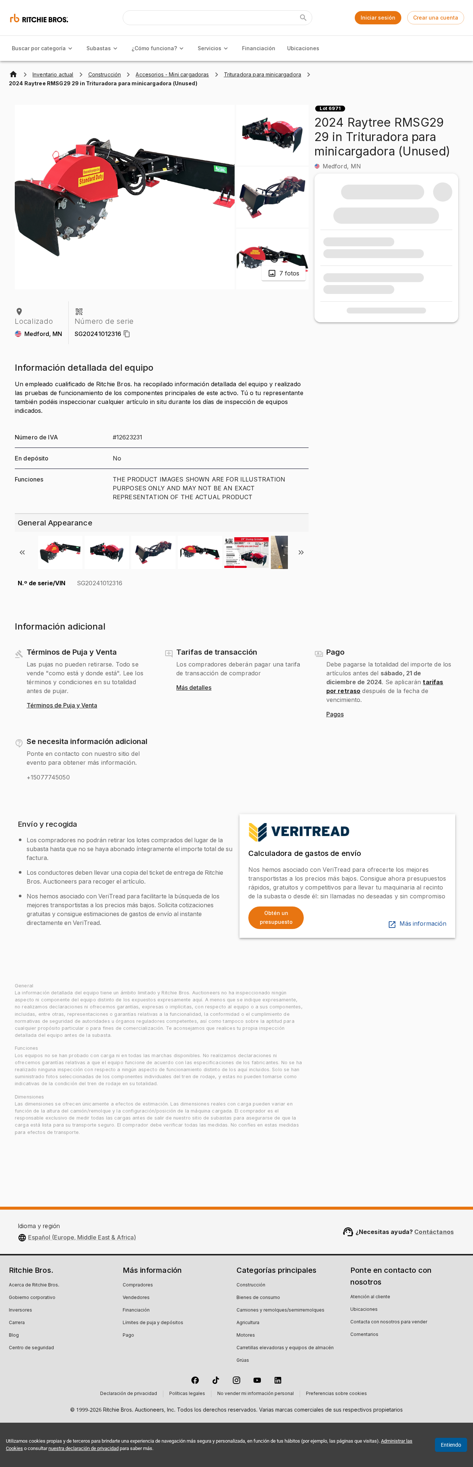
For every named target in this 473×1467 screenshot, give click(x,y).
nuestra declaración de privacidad (83, 1448)
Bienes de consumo (258, 1298)
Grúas (242, 1360)
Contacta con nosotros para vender (388, 1322)
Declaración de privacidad (128, 1394)
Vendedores (136, 1298)
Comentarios (364, 1334)
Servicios (209, 48)
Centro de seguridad (31, 1348)
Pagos (335, 714)
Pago (128, 1335)
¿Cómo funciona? (154, 48)
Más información (422, 924)
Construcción (250, 1285)
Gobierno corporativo (32, 1298)
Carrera (17, 1323)
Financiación (258, 48)
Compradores (138, 1285)
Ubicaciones (303, 48)
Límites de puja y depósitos (153, 1323)
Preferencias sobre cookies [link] (336, 1394)
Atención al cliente (370, 1297)
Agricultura (247, 1323)
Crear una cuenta (435, 17)
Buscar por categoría (39, 48)
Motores (245, 1335)
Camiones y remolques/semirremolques (280, 1310)
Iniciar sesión (378, 17)
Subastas (98, 48)
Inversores (20, 1310)
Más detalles (193, 687)
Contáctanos (434, 1231)
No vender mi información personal (255, 1394)
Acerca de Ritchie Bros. (34, 1285)
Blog (14, 1335)
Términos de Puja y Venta (62, 705)
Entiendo (451, 1445)
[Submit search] (303, 17)
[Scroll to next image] (301, 552)
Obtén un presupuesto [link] (276, 917)
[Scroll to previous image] (22, 552)
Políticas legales (187, 1394)
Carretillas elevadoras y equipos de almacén (285, 1348)
